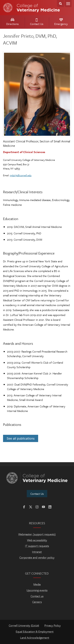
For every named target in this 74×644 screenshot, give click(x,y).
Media (37, 584)
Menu (68, 3)
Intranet (37, 552)
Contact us (37, 596)
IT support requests (37, 546)
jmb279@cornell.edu (20, 175)
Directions (12, 24)
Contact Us (36, 24)
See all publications (21, 438)
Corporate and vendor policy (36, 557)
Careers (37, 602)
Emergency (61, 24)
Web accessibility (37, 540)
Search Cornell (60, 3)
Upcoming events (37, 590)
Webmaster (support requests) (37, 534)
